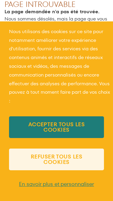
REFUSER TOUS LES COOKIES (56, 159)
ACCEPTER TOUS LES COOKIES (56, 127)
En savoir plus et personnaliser (56, 184)
